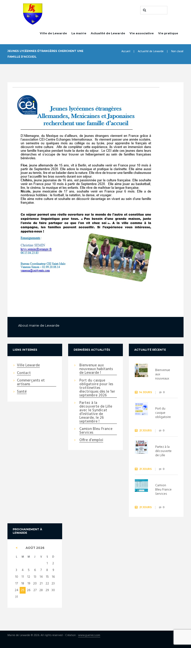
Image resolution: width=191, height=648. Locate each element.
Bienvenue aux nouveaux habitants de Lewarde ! (96, 369)
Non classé (177, 51)
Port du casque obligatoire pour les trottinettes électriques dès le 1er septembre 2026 (97, 388)
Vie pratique (168, 33)
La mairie (78, 33)
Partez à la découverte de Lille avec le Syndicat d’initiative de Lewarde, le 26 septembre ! (95, 412)
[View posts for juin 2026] (16, 547)
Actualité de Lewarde (108, 33)
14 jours (145, 392)
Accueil (125, 51)
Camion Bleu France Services (95, 431)
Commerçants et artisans (31, 382)
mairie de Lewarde (44, 325)
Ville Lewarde (28, 366)
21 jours (145, 430)
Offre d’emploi (91, 440)
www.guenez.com (89, 635)
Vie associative (142, 33)
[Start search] (144, 10)
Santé (22, 392)
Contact (24, 373)
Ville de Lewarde (53, 33)
